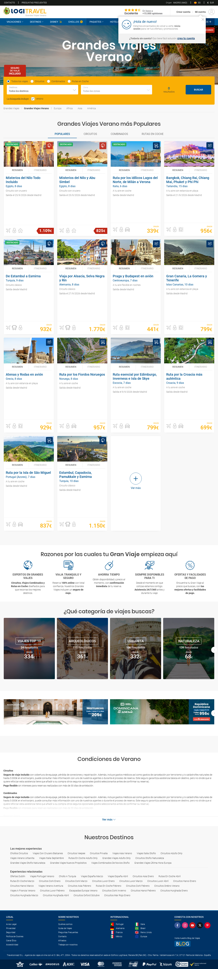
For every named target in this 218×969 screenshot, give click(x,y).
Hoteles (115, 21)
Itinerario (40, 170)
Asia (80, 108)
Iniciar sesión (192, 24)
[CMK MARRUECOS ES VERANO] (56, 711)
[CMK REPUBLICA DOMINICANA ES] (162, 711)
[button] (8, 230)
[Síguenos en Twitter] (200, 925)
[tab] (62, 134)
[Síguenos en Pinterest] (208, 925)
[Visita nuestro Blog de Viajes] (193, 944)
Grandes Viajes (11, 108)
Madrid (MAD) (176, 3)
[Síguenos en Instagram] (185, 925)
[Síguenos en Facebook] (178, 925)
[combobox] (42, 89)
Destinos (35, 21)
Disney (54, 21)
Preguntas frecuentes (34, 3)
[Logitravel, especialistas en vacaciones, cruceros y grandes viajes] (24, 10)
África (69, 108)
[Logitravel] (143, 12)
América (91, 108)
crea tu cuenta (186, 38)
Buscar (198, 89)
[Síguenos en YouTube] (193, 925)
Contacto (9, 3)
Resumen (17, 170)
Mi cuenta (200, 12)
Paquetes (95, 21)
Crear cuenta (183, 12)
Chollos (73, 21)
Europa (57, 108)
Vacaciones (14, 21)
